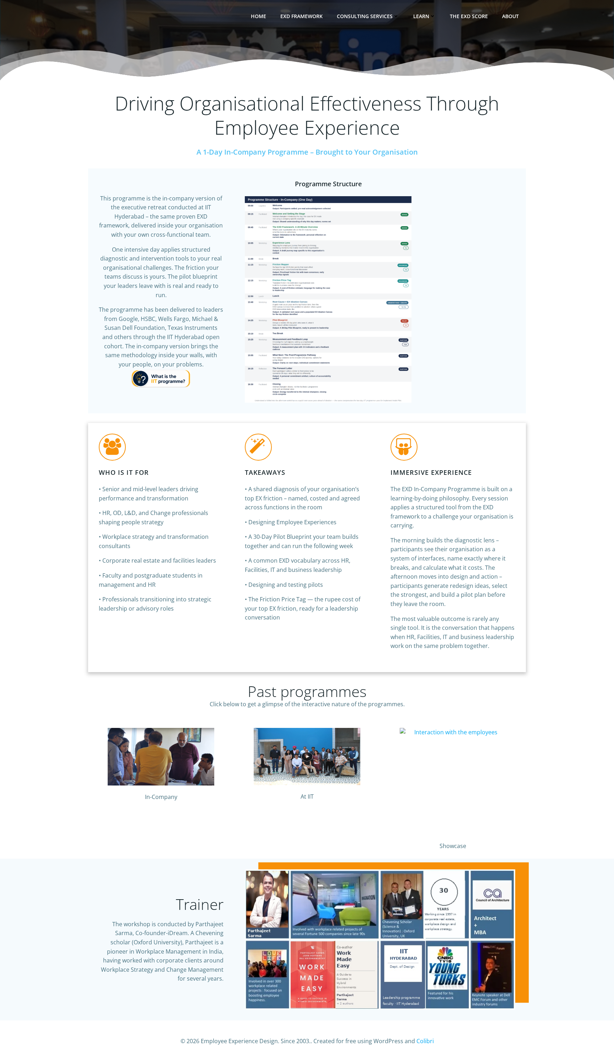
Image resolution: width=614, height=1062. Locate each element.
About (510, 16)
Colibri (425, 1041)
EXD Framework (301, 16)
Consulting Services (365, 16)
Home (258, 16)
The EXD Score (469, 16)
